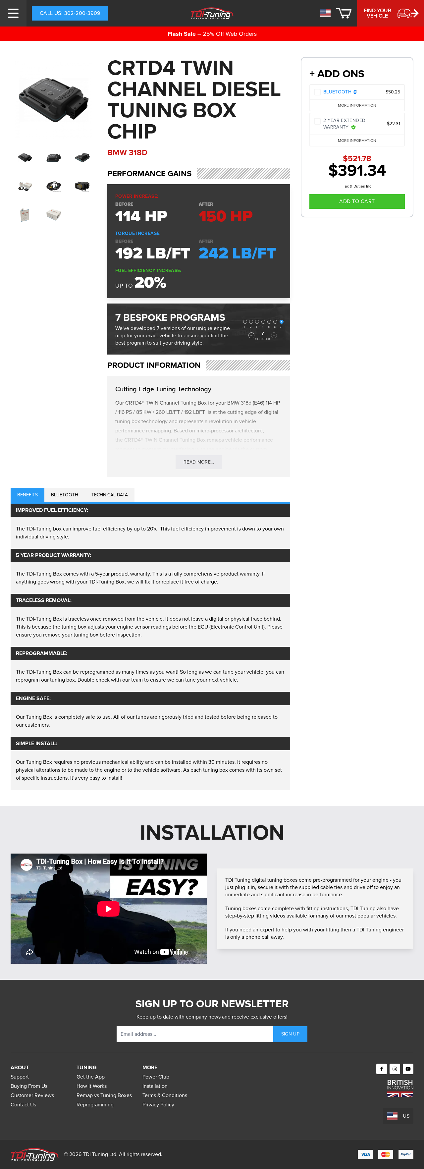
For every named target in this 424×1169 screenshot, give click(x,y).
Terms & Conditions (164, 1095)
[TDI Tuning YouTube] (408, 1069)
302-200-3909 (70, 13)
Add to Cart (357, 201)
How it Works (92, 1086)
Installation (155, 1086)
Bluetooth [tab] (64, 494)
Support (20, 1077)
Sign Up (290, 1033)
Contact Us (23, 1104)
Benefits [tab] (27, 494)
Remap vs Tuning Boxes (104, 1095)
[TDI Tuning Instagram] (395, 1069)
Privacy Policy (158, 1104)
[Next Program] (274, 335)
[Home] (212, 13)
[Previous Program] (251, 335)
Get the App (91, 1077)
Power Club (155, 1077)
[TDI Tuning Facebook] (381, 1069)
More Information (357, 105)
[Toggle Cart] (344, 13)
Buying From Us (29, 1086)
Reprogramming (95, 1104)
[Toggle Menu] (13, 13)
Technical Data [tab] (109, 494)
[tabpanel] (150, 647)
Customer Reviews (32, 1095)
